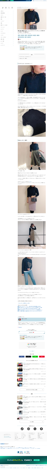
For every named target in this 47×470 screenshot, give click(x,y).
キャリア (2, 43)
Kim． (45, 386)
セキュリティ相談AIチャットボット (31, 447)
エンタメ (2, 35)
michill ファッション (43, 366)
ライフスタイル (3, 33)
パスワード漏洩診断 (18, 447)
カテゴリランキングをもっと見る (31, 389)
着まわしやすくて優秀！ (23, 58)
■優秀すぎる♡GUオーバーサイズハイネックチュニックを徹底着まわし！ (30, 309)
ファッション (26, 7)
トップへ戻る (31, 351)
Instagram (20, 327)
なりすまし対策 (32, 448)
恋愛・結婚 (2, 39)
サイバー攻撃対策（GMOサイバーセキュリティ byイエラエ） (13, 448)
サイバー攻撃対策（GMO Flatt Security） (25, 448)
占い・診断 (2, 41)
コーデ (19, 35)
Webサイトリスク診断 (23, 447)
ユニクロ (23, 35)
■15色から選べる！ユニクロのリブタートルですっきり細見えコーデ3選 (30, 307)
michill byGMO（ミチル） (20, 7)
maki (20, 39)
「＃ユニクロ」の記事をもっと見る (24, 303)
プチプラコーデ (30, 35)
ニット (26, 35)
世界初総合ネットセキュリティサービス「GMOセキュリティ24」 (7, 447)
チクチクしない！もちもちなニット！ (25, 56)
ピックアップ (3, 45)
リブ (25, 37)
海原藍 (45, 409)
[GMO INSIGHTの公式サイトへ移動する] (4, 443)
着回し (38, 35)
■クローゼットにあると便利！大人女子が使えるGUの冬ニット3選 (29, 308)
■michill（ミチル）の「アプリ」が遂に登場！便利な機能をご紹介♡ (29, 306)
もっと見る (32, 421)
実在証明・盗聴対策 (2, 448)
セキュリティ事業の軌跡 (37, 448)
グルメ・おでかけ (3, 37)
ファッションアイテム (21, 37)
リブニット (29, 37)
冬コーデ (35, 35)
